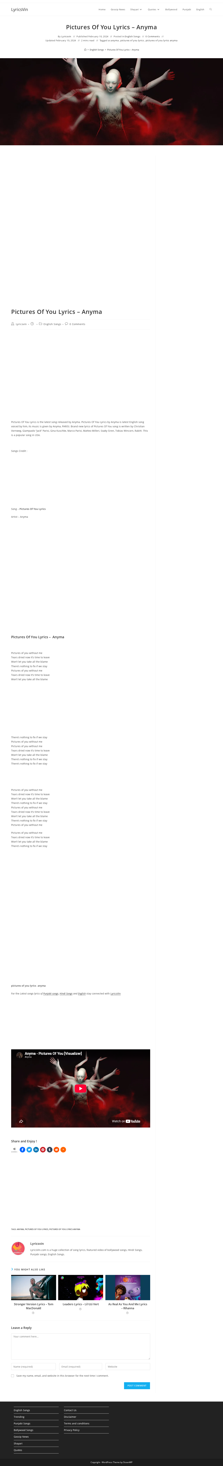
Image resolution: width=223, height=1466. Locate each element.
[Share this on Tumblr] (49, 1149)
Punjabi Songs (22, 1423)
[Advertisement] (186, 215)
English (82, 993)
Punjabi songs (50, 993)
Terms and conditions (76, 1423)
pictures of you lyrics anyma (162, 40)
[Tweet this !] (29, 1149)
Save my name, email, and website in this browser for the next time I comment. (62, 1375)
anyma (115, 40)
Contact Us (70, 1410)
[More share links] (63, 1149)
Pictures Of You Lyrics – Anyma (123, 49)
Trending (19, 1416)
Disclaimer (70, 1416)
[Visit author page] (18, 1248)
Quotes (18, 1450)
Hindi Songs (66, 993)
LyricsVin (19, 9)
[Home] (85, 49)
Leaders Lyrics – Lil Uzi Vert (81, 1304)
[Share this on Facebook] (22, 1149)
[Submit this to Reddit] (56, 1149)
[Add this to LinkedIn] (36, 1149)
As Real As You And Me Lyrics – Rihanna (127, 1306)
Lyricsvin (66, 36)
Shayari (18, 1443)
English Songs (132, 36)
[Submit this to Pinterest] (43, 1149)
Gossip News (21, 1436)
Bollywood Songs (23, 1430)
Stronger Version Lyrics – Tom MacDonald (33, 1306)
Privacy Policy (71, 1430)
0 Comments (152, 36)
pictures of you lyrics (132, 40)
